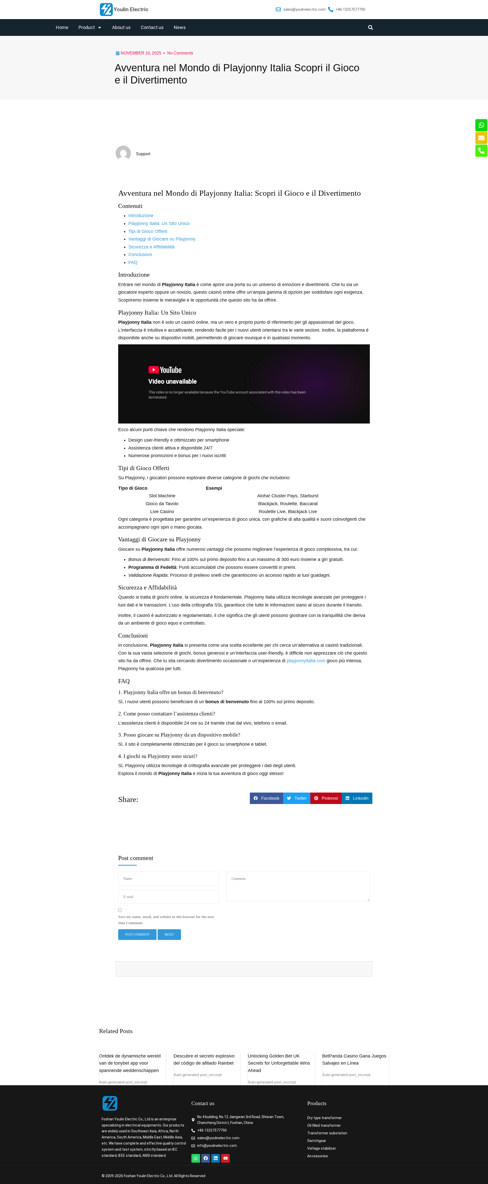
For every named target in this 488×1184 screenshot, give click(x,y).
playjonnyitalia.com (306, 660)
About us (121, 27)
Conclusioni (140, 254)
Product (87, 27)
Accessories (317, 1156)
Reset (169, 934)
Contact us (152, 27)
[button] (370, 27)
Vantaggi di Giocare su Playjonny (161, 239)
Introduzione (141, 215)
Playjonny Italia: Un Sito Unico (159, 223)
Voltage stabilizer (321, 1148)
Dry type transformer (324, 1118)
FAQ (133, 262)
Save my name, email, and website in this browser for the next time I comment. (166, 920)
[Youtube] (225, 1158)
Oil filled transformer (324, 1125)
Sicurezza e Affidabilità (151, 246)
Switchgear (316, 1141)
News (180, 27)
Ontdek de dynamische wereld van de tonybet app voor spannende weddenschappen (130, 1063)
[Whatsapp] (195, 1158)
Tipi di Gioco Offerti (147, 231)
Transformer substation (327, 1133)
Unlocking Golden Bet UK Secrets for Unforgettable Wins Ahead (279, 1063)
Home (62, 27)
